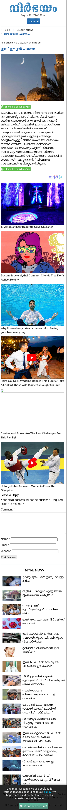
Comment (7, 510)
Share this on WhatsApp (17, 107)
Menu (32, 21)
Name (5, 540)
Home (7, 29)
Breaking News (25, 29)
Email (5, 546)
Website (6, 552)
